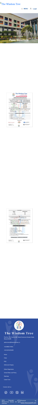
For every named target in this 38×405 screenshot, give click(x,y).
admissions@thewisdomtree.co (12, 342)
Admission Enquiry (9, 365)
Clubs (5, 358)
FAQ (5, 361)
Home (5, 354)
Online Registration (9, 369)
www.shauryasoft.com (28, 403)
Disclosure (18, 36)
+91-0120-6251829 (8, 350)
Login (35, 9)
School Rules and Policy (10, 372)
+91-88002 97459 (8, 346)
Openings (6, 376)
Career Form (7, 379)
